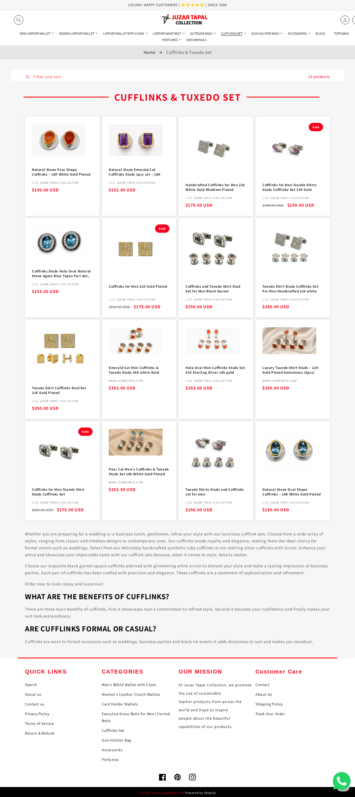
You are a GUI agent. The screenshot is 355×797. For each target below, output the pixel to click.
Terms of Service (39, 723)
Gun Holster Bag (116, 740)
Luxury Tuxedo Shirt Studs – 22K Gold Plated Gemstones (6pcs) (290, 370)
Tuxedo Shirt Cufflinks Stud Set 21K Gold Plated (59, 390)
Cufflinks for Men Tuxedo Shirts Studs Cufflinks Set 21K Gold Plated (289, 188)
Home (149, 52)
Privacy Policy (37, 713)
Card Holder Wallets (120, 704)
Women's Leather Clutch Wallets (131, 694)
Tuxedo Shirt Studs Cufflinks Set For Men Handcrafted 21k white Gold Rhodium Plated (290, 289)
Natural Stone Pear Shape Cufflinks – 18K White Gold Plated (61, 172)
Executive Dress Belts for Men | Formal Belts (136, 717)
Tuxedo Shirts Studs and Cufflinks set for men (215, 492)
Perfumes (110, 759)
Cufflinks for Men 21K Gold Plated (138, 286)
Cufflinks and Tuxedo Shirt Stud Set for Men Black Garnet (213, 289)
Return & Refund (40, 733)
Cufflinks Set (113, 730)
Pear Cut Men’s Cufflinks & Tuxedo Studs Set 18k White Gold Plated (139, 471)
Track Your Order (270, 713)
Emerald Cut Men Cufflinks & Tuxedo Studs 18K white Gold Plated (134, 370)
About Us (263, 694)
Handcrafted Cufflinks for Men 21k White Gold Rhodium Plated (215, 187)
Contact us (34, 704)
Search (31, 684)
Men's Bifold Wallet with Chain (129, 684)
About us (33, 694)
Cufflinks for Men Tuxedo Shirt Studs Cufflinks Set (58, 492)
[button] (18, 20)
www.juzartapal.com (168, 793)
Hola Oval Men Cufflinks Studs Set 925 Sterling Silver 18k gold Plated (215, 370)
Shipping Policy (269, 704)
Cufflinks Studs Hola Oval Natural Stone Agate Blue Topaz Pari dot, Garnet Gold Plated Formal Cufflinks (61, 274)
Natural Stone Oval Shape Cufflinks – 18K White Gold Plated (291, 492)
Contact (262, 684)
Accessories (112, 749)
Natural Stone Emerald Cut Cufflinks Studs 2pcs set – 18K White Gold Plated (135, 172)
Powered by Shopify (200, 793)
